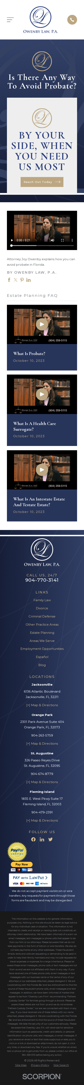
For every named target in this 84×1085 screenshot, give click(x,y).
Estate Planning (42, 633)
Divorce (42, 608)
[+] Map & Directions (42, 705)
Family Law (42, 600)
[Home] (40, 19)
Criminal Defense (42, 616)
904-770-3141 (42, 580)
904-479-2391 (42, 812)
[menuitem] (21, 1065)
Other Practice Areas (42, 624)
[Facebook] (33, 839)
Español (42, 657)
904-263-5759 (42, 735)
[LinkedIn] (42, 839)
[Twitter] (50, 839)
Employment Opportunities (42, 649)
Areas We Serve (42, 641)
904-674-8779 (42, 774)
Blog (42, 665)
